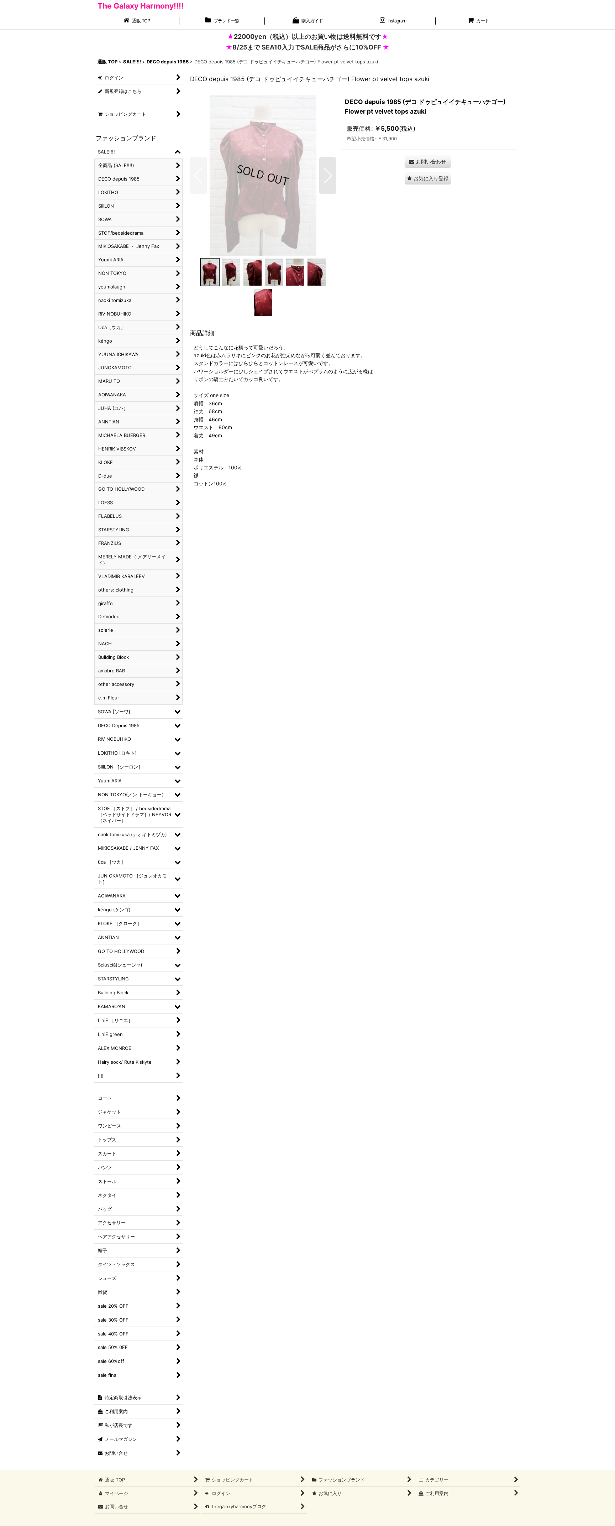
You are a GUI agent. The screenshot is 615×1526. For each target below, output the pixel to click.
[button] (198, 175)
